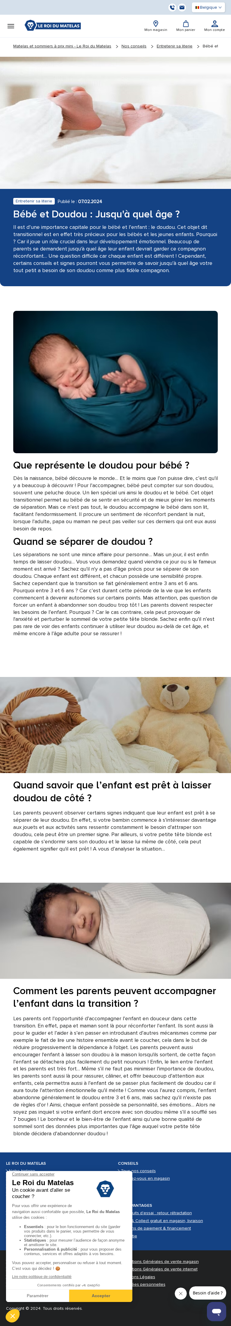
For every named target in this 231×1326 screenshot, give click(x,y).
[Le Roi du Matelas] (53, 25)
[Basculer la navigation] (11, 26)
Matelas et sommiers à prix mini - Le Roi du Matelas (62, 46)
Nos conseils (134, 46)
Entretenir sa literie (174, 46)
